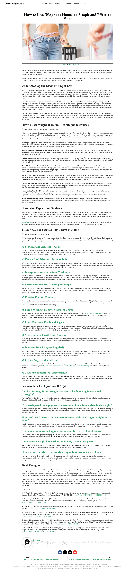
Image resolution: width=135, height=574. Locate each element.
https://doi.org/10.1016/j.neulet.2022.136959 (38, 532)
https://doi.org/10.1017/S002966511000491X (89, 495)
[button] (84, 3)
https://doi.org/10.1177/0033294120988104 (37, 516)
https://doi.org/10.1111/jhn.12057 (34, 503)
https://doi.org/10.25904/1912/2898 (42, 508)
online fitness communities (92, 313)
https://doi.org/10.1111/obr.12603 (68, 524)
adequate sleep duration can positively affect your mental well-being (65, 366)
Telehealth (25, 222)
